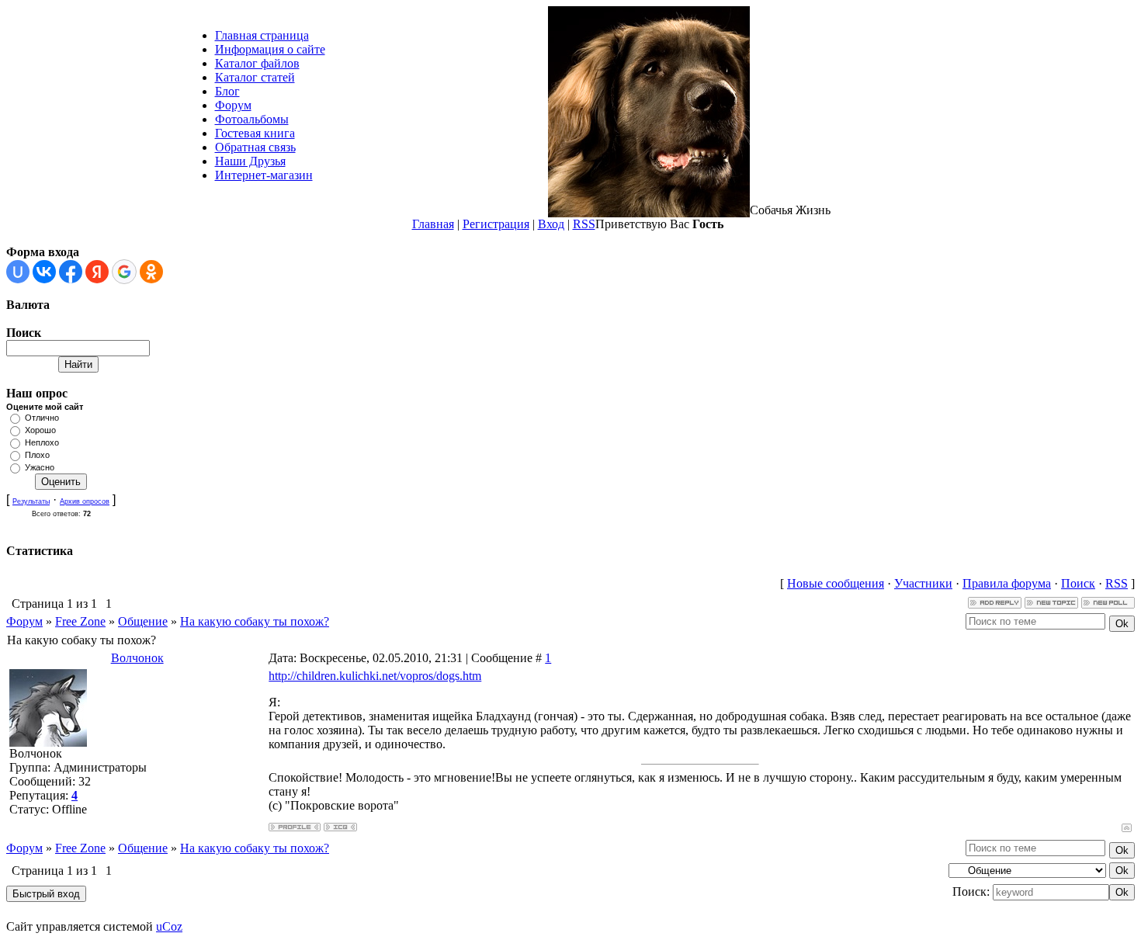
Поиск (1078, 583)
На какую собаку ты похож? (254, 621)
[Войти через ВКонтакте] (44, 271)
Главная (433, 224)
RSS (584, 224)
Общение (143, 621)
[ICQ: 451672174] (340, 827)
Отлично (42, 417)
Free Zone (80, 621)
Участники (923, 583)
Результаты (31, 501)
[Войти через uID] (17, 271)
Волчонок (137, 657)
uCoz (169, 926)
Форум (24, 621)
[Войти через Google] (124, 271)
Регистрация (496, 224)
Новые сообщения (835, 583)
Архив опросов (84, 501)
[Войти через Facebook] (70, 271)
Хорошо (40, 430)
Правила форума (1006, 583)
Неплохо (42, 442)
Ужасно (39, 467)
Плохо (37, 455)
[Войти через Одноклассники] (151, 271)
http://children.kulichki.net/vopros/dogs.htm (375, 675)
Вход (551, 224)
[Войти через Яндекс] (97, 271)
